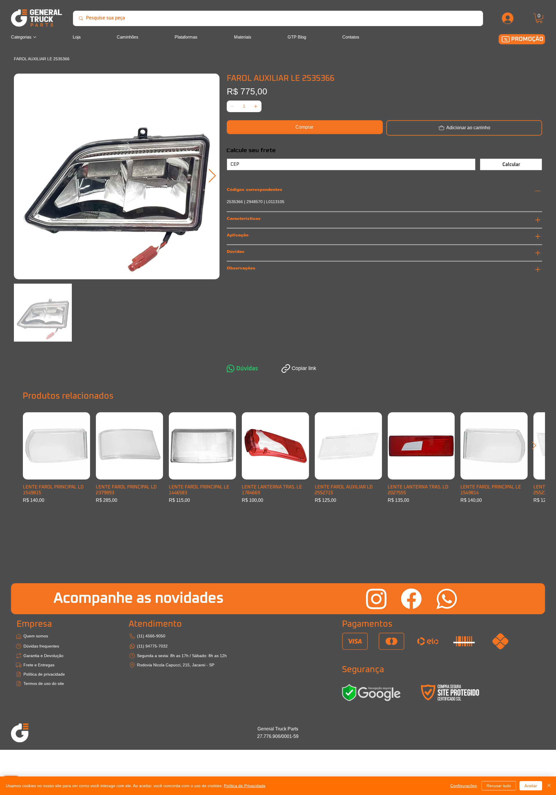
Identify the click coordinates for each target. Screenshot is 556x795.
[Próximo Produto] (534, 445)
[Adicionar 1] (255, 106)
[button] (539, 18)
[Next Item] (212, 176)
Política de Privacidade (245, 785)
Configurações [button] (463, 785)
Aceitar (530, 785)
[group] (278, 458)
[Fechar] (549, 785)
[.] (508, 18)
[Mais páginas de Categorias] (34, 37)
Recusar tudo (499, 785)
